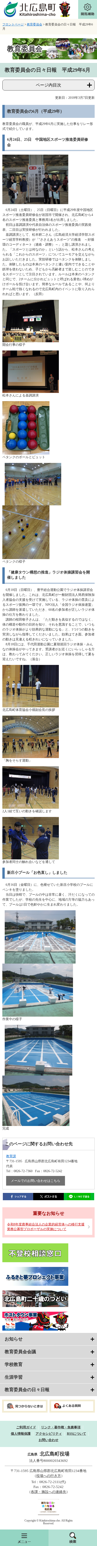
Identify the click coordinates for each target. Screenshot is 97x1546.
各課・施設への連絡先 (48, 1492)
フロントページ (13, 24)
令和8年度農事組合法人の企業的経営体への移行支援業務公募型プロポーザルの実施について (46, 1227)
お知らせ (14, 1338)
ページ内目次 (48, 85)
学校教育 (14, 1364)
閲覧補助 (87, 9)
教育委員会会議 (20, 1351)
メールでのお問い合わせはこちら (35, 1181)
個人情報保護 (21, 1433)
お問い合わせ (48, 1440)
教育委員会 (34, 24)
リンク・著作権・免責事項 (61, 1427)
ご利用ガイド (26, 1427)
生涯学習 (14, 1377)
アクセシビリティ (49, 1433)
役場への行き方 (48, 1476)
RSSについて (76, 1433)
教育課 (11, 1156)
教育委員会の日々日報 (27, 1389)
